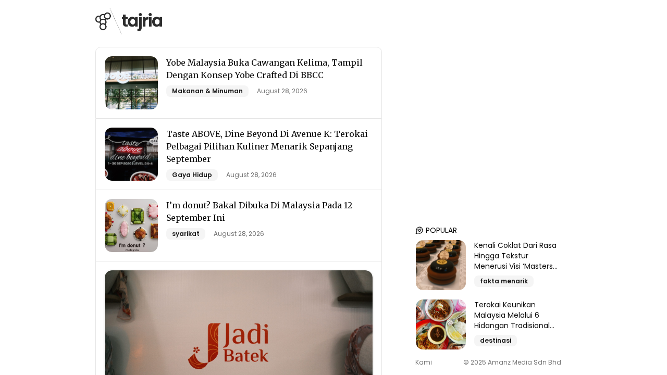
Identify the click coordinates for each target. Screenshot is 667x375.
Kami (423, 362)
